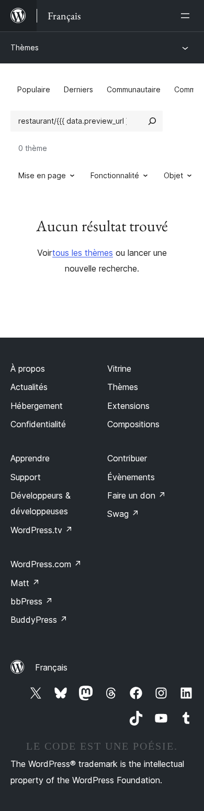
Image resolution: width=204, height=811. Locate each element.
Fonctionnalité (114, 175)
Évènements (131, 477)
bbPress (31, 601)
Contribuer (127, 458)
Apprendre (30, 458)
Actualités (29, 387)
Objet (173, 175)
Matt (25, 583)
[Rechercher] (152, 121)
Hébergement (36, 406)
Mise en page (42, 175)
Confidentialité (38, 424)
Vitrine (119, 368)
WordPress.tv (41, 530)
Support (25, 477)
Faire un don (136, 495)
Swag (123, 514)
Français (51, 667)
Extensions (128, 406)
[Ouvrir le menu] (187, 15)
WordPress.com (46, 564)
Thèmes (24, 47)
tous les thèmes (82, 252)
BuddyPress (38, 619)
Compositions (133, 424)
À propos (27, 368)
